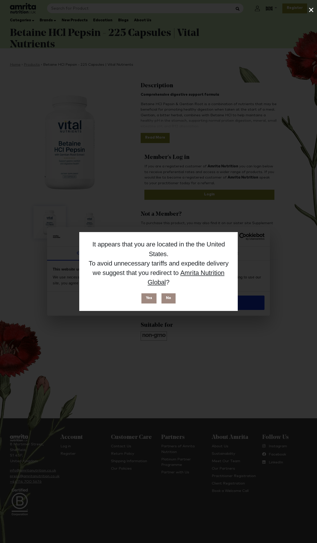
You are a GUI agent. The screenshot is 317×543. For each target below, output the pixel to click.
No (168, 298)
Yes (149, 298)
